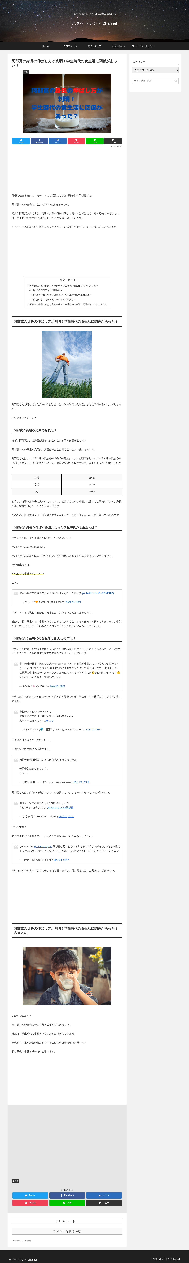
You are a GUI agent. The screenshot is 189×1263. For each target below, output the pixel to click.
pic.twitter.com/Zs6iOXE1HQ (98, 593)
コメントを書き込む (67, 1231)
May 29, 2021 (81, 782)
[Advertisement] (67, 169)
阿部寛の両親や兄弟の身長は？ (47, 290)
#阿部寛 (68, 807)
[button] (175, 80)
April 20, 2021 (73, 602)
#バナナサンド (56, 807)
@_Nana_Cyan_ (43, 846)
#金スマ (49, 720)
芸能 (16, 1181)
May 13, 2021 (57, 686)
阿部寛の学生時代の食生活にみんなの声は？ (54, 299)
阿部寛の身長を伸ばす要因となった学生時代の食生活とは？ (61, 294)
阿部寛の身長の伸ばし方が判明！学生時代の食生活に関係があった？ (63, 285)
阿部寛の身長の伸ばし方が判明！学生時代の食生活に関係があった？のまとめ (68, 304)
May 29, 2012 (61, 860)
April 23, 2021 (93, 729)
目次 (63, 279)
